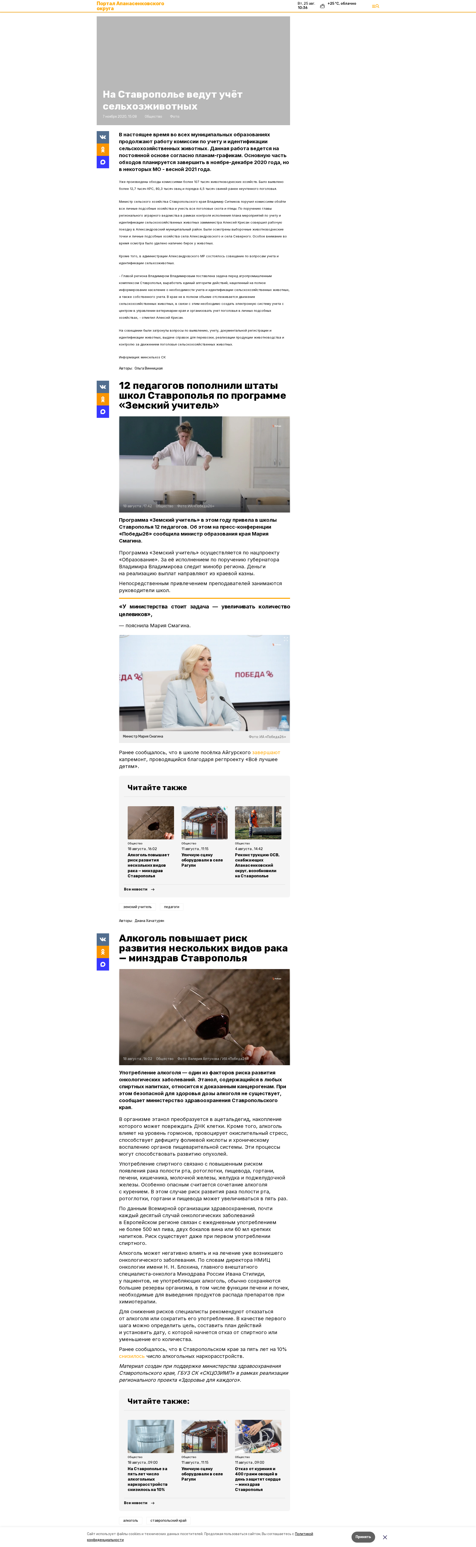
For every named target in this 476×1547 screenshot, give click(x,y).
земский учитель (137, 907)
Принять (363, 1537)
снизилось (132, 1356)
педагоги (171, 907)
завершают (266, 752)
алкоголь (130, 1520)
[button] (193, 70)
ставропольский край (168, 1520)
